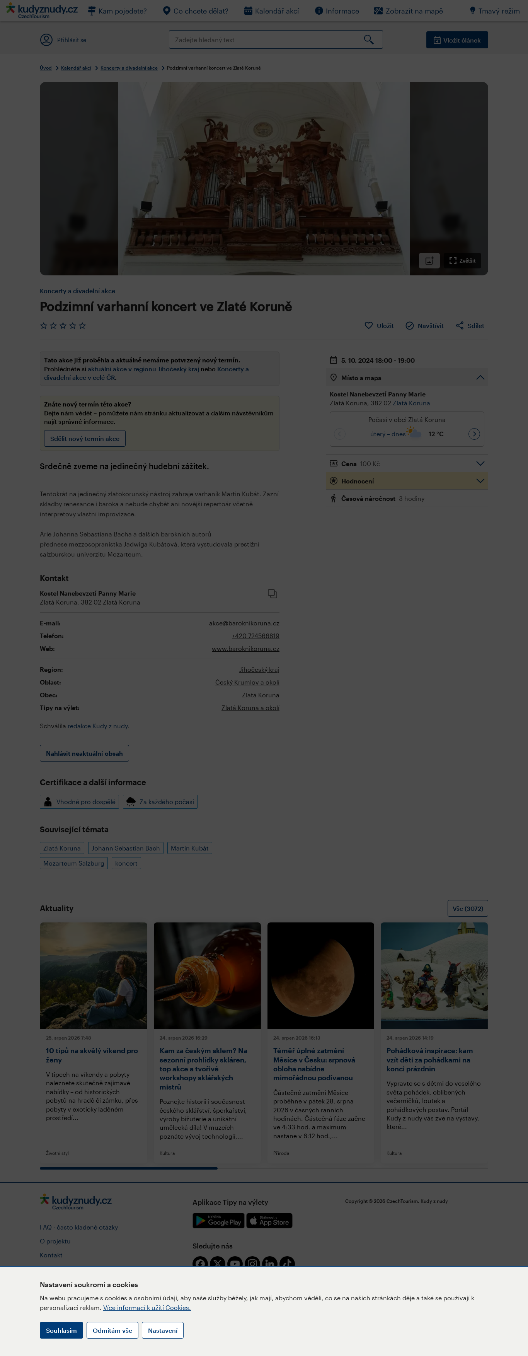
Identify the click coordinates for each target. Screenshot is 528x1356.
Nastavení (162, 1330)
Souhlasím (61, 1330)
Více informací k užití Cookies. (147, 1307)
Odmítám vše (112, 1330)
